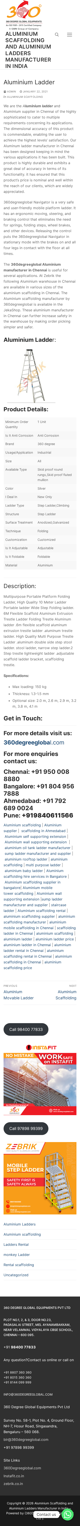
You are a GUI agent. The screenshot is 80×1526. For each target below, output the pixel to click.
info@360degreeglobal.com (28, 1394)
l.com (34, 742)
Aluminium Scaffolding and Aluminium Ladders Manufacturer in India (28, 50)
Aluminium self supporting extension (35, 836)
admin (11, 91)
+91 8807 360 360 (18, 1372)
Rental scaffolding (19, 1265)
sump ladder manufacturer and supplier (38, 853)
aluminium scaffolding (54, 933)
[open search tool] (57, 35)
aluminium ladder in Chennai (28, 945)
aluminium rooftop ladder (26, 859)
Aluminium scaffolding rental (42, 910)
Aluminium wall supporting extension (36, 842)
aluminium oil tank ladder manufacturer (37, 848)
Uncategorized (16, 1275)
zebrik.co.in (13, 1483)
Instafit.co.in (14, 1476)
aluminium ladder (18, 939)
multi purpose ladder (43, 865)
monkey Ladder (17, 1254)
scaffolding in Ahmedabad (43, 831)
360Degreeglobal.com (22, 1468)
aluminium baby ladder (23, 870)
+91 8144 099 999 (17, 1382)
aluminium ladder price (55, 939)
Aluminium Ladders (20, 1224)
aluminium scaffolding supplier (29, 916)
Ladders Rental (16, 1244)
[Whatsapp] (68, 1514)
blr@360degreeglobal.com (26, 1439)
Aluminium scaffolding (24, 96)
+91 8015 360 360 (17, 1377)
